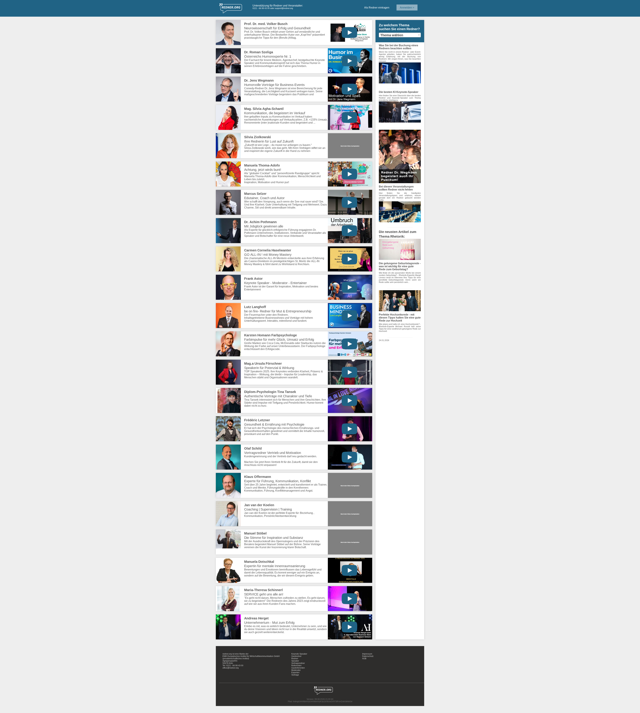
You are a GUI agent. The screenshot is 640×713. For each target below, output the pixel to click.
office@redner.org (230, 668)
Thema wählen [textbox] (391, 35)
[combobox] (400, 35)
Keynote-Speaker (299, 654)
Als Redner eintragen (376, 7)
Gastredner (296, 656)
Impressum (367, 654)
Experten (295, 673)
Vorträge (295, 675)
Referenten (296, 666)
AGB (364, 659)
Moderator (296, 670)
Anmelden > (407, 7)
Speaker (295, 661)
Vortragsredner (298, 663)
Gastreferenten (298, 668)
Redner (294, 659)
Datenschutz (368, 656)
